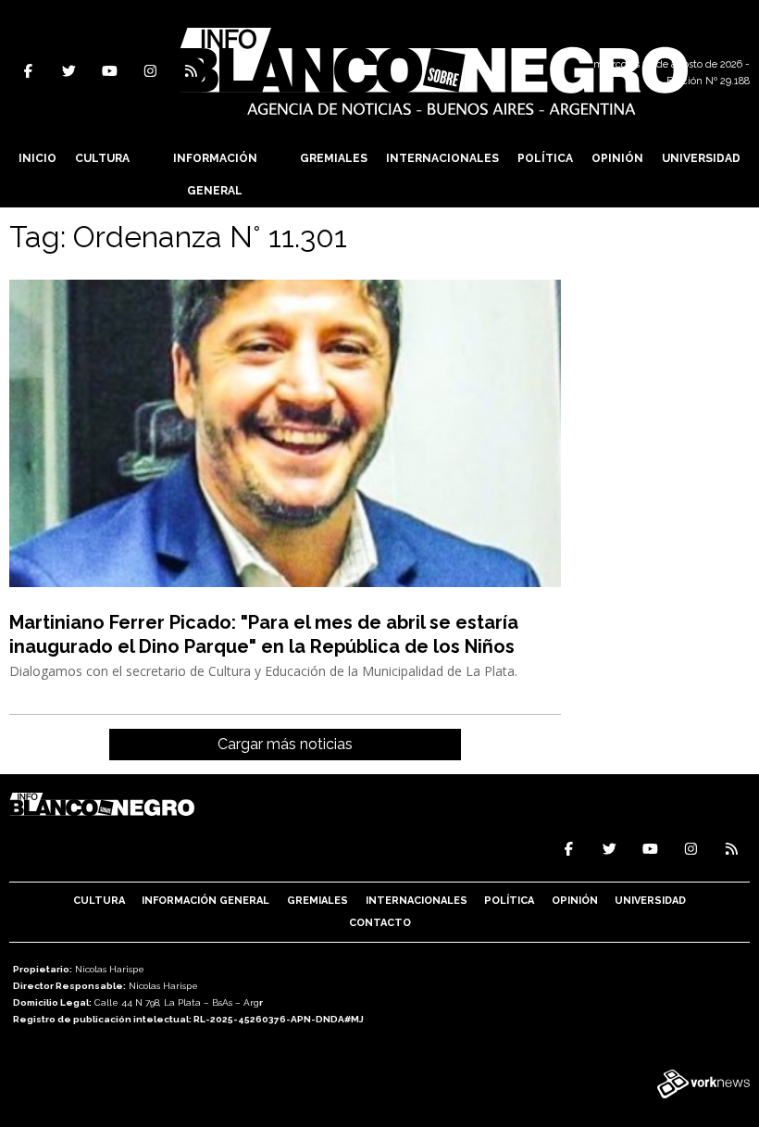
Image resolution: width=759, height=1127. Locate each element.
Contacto (380, 923)
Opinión (617, 158)
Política (545, 158)
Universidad (701, 158)
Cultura (102, 158)
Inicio (37, 158)
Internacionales (442, 158)
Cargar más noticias (285, 744)
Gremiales (333, 158)
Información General (215, 174)
